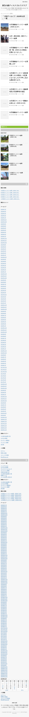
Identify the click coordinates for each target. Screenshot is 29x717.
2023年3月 (3, 267)
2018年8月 (3, 355)
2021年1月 (3, 303)
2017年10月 (4, 371)
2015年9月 (3, 402)
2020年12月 (4, 305)
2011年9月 (3, 415)
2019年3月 (3, 346)
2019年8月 (3, 336)
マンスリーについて (6, 469)
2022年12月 (4, 274)
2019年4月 (3, 344)
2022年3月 (3, 292)
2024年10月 (4, 242)
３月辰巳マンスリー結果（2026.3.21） (10, 199)
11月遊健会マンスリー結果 (18, 112)
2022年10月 (4, 278)
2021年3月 (3, 298)
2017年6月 (3, 373)
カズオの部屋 (4, 438)
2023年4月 (3, 265)
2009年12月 (4, 419)
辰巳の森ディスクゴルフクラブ (14, 5)
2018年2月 (3, 363)
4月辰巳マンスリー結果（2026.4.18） (10, 196)
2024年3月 (3, 251)
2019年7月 (3, 338)
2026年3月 (3, 215)
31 (14, 688)
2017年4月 (3, 378)
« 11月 (6, 690)
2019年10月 (4, 332)
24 (14, 687)
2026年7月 (3, 209)
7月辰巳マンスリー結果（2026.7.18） (10, 190)
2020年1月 (3, 326)
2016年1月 (3, 394)
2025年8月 (3, 226)
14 (2, 685)
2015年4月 (3, 409)
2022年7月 (3, 284)
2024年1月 (3, 255)
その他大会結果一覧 (6, 436)
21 (2, 687)
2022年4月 (3, 290)
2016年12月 (4, 384)
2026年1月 (3, 217)
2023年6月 (3, 263)
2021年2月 (3, 301)
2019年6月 (3, 340)
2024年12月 (4, 238)
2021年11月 (3, 294)
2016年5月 (3, 390)
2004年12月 (4, 430)
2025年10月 (4, 222)
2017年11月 (3, 369)
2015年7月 (3, 405)
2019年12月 (4, 328)
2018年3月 (3, 361)
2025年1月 (3, 236)
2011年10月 (3, 413)
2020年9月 (3, 311)
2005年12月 (4, 427)
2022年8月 (3, 282)
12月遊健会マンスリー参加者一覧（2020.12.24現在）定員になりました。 (18, 50)
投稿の (3, 453)
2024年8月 (3, 244)
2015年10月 (4, 400)
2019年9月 (3, 334)
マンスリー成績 (20, 29)
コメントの (5, 455)
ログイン (3, 450)
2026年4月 (3, 213)
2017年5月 (3, 375)
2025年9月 (3, 224)
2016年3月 (3, 392)
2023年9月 (3, 259)
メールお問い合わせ (6, 477)
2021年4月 (3, 296)
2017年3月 (3, 380)
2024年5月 (3, 246)
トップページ (4, 465)
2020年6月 (3, 317)
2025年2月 (3, 234)
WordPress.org (4, 457)
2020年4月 (3, 321)
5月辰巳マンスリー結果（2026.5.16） (10, 194)
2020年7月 (3, 315)
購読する (4, 126)
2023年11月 (3, 257)
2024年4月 (3, 249)
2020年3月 (3, 323)
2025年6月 (3, 228)
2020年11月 (3, 307)
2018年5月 (3, 359)
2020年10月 (4, 309)
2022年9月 (3, 280)
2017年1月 (3, 382)
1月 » (22, 690)
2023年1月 (3, 271)
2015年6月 (3, 407)
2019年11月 (3, 330)
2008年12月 (4, 421)
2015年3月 (3, 411)
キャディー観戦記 (5, 440)
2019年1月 (3, 348)
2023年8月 (3, 261)
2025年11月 (3, 219)
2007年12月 (4, 423)
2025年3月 (3, 232)
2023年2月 (3, 269)
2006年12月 (4, 425)
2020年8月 (3, 313)
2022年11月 (3, 276)
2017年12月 (4, 367)
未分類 (2, 444)
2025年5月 (3, 230)
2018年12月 (4, 350)
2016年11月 (3, 386)
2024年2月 (3, 253)
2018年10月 (4, 353)
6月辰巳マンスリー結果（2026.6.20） (10, 192)
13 (26, 684)
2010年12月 (4, 417)
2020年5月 (3, 319)
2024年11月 (3, 240)
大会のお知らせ (5, 472)
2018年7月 (3, 357)
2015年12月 (4, 396)
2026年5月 (3, 211)
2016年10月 (4, 388)
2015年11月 (3, 398)
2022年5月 (3, 288)
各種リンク (4, 475)
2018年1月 (3, 365)
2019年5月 (3, 342)
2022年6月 (3, 286)
